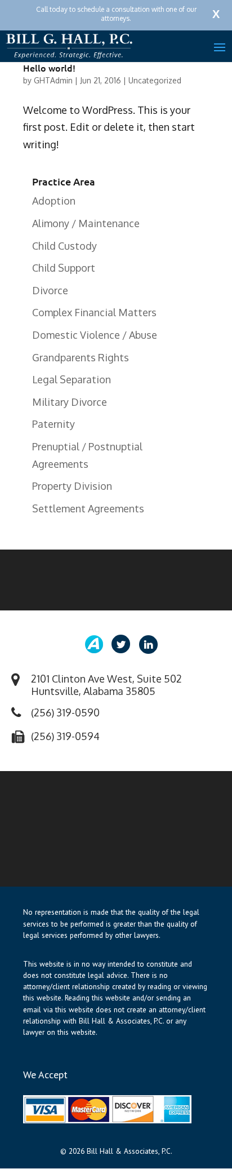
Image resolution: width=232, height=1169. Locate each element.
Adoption (53, 200)
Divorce (50, 290)
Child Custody (64, 246)
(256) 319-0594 (65, 736)
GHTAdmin (53, 80)
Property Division (72, 486)
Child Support (63, 268)
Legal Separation (71, 379)
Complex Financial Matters (94, 312)
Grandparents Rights (80, 357)
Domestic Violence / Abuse (94, 335)
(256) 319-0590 (65, 712)
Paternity (53, 424)
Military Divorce (69, 402)
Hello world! (49, 67)
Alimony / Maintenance (86, 223)
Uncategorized (154, 80)
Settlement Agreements (88, 508)
